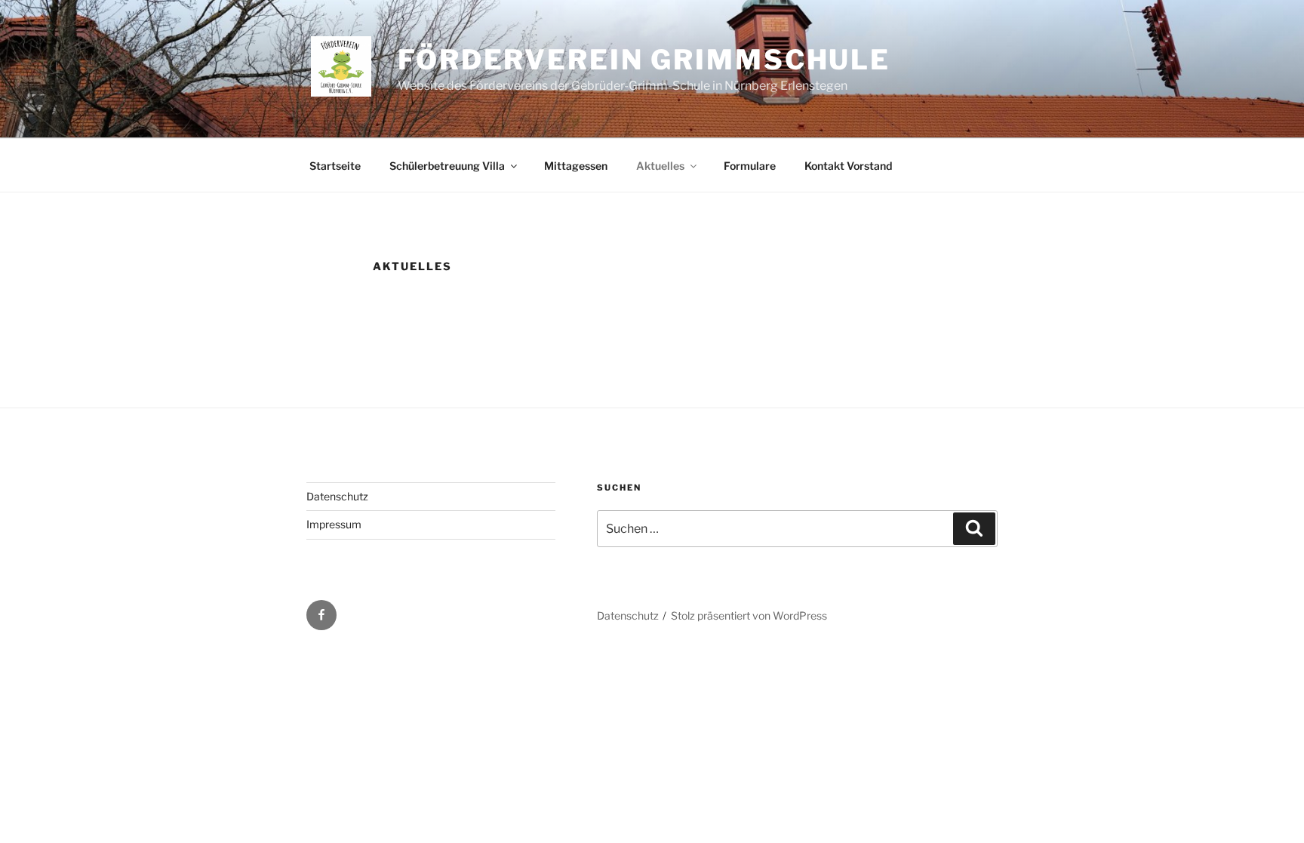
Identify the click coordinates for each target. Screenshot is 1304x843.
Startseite (335, 165)
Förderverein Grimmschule (644, 59)
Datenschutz (337, 496)
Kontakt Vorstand (848, 165)
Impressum (333, 524)
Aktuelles (660, 165)
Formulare (750, 165)
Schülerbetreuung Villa (447, 165)
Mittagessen (575, 165)
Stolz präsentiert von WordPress (749, 615)
